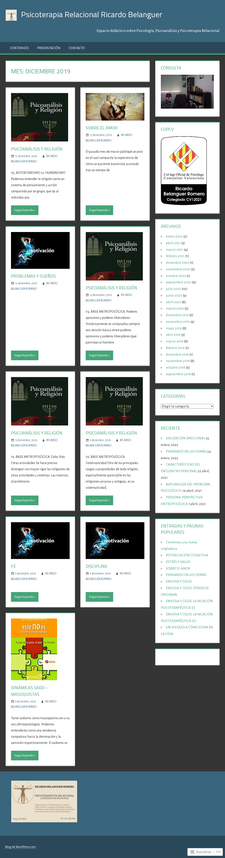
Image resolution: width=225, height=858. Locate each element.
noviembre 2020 (178, 269)
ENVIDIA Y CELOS (179, 581)
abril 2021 (173, 243)
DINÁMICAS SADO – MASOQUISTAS (29, 691)
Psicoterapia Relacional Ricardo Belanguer (91, 14)
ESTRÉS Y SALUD (178, 562)
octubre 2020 (176, 276)
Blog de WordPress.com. (20, 847)
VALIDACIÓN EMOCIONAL (185, 438)
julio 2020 (173, 289)
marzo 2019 (174, 341)
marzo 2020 (175, 308)
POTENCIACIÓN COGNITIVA (187, 555)
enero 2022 (174, 236)
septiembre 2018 (178, 374)
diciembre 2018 (177, 354)
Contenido (19, 48)
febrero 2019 (175, 348)
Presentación (48, 48)
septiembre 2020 (178, 282)
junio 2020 (174, 295)
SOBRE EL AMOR (102, 127)
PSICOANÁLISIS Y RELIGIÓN (36, 148)
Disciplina (96, 566)
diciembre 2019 (177, 315)
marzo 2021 (174, 249)
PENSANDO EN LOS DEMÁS (186, 451)
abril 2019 (173, 334)
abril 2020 (173, 302)
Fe (13, 566)
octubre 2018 (175, 367)
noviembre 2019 (178, 321)
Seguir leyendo (23, 210)
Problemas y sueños (33, 276)
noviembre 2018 (178, 361)
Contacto (77, 48)
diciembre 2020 (177, 262)
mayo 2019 (174, 328)
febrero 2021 (175, 256)
